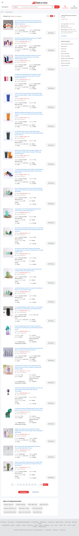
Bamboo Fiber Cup (65, 60)
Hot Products (3, 522)
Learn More (64, 36)
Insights (39, 523)
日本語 (60, 525)
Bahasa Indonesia (42, 526)
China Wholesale (34, 522)
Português (18, 525)
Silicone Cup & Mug (65, 63)
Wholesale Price (43, 522)
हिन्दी (64, 525)
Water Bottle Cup (37, 512)
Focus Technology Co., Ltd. (29, 530)
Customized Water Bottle (10, 512)
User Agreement (48, 530)
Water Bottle (64, 46)
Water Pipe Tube (44, 504)
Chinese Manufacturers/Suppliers (23, 522)
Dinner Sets (63, 49)
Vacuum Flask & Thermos (67, 44)
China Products (11, 522)
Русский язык (30, 525)
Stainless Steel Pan (8, 504)
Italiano (36, 525)
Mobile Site (74, 522)
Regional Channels (59, 522)
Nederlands (46, 525)
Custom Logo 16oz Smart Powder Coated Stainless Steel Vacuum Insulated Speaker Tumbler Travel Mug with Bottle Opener (29, 95)
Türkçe (74, 525)
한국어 (56, 525)
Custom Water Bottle (37, 508)
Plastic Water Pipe (32, 504)
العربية (52, 525)
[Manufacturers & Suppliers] (39, 2)
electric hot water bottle (24, 512)
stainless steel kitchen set (10, 508)
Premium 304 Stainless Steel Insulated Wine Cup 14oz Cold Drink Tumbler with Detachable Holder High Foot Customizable (29, 389)
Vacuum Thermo (65, 65)
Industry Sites (51, 522)
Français (24, 525)
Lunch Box (63, 51)
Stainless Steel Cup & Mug (67, 58)
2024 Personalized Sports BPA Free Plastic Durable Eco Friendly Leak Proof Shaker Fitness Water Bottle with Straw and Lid (29, 327)
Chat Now (36, 492)
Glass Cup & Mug (65, 53)
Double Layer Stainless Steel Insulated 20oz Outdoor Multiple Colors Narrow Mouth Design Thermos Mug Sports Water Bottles (29, 430)
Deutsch (41, 525)
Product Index (68, 522)
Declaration (55, 530)
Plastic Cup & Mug (65, 56)
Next (45, 484)
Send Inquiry (51, 33)
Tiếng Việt (35, 526)
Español (12, 525)
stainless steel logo (20, 504)
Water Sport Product (24, 508)
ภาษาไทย (69, 525)
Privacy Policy (62, 530)
